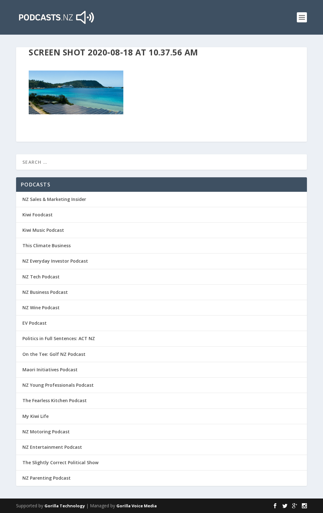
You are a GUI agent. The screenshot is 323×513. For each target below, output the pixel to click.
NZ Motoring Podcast (46, 432)
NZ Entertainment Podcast (52, 447)
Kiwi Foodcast (37, 215)
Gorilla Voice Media (136, 506)
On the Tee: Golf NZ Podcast (53, 354)
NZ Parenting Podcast (46, 478)
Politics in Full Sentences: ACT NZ (58, 338)
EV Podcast (34, 323)
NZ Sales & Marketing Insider (54, 199)
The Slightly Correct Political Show (60, 462)
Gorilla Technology (64, 506)
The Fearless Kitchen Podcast (54, 400)
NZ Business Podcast (45, 292)
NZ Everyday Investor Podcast (55, 261)
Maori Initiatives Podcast (50, 370)
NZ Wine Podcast (41, 308)
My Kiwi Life (35, 416)
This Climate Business (46, 245)
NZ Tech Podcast (41, 277)
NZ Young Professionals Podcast (58, 385)
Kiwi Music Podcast (43, 230)
